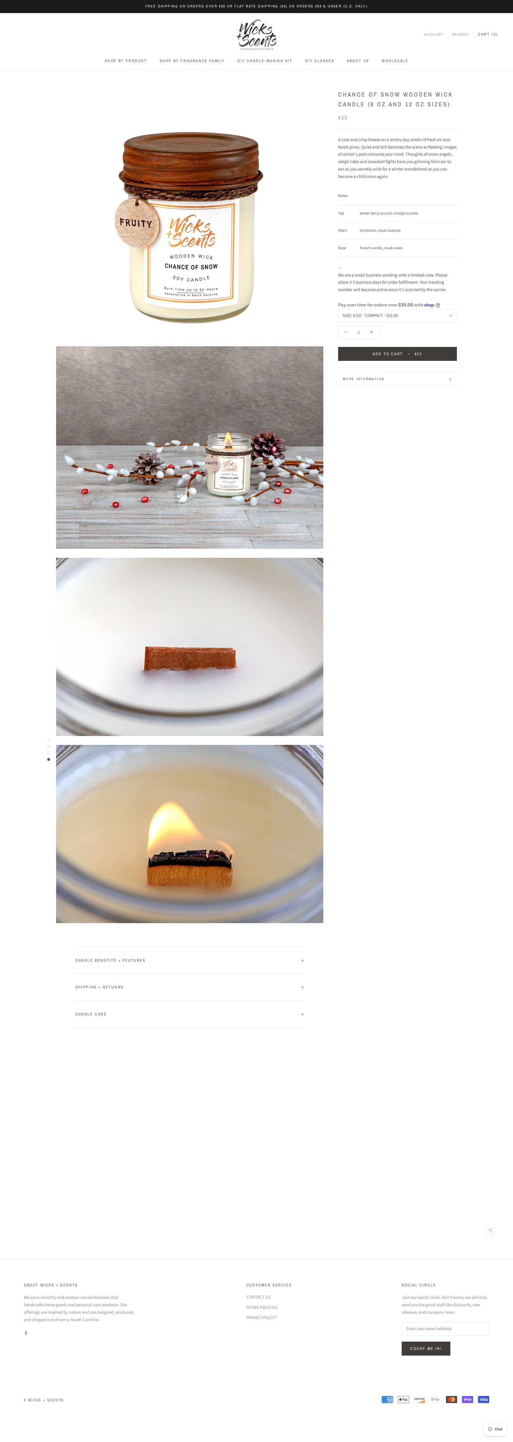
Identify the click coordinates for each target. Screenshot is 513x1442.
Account (434, 34)
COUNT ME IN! (426, 1348)
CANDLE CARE (91, 1014)
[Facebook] (26, 1333)
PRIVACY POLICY (261, 1318)
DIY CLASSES (320, 60)
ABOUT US (358, 60)
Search (460, 34)
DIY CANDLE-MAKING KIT (265, 60)
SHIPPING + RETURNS (99, 987)
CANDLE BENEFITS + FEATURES (110, 960)
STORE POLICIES (261, 1307)
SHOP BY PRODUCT (126, 60)
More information (363, 379)
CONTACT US (258, 1297)
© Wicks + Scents (44, 1400)
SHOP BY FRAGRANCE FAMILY (192, 60)
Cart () (488, 34)
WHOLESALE (395, 60)
